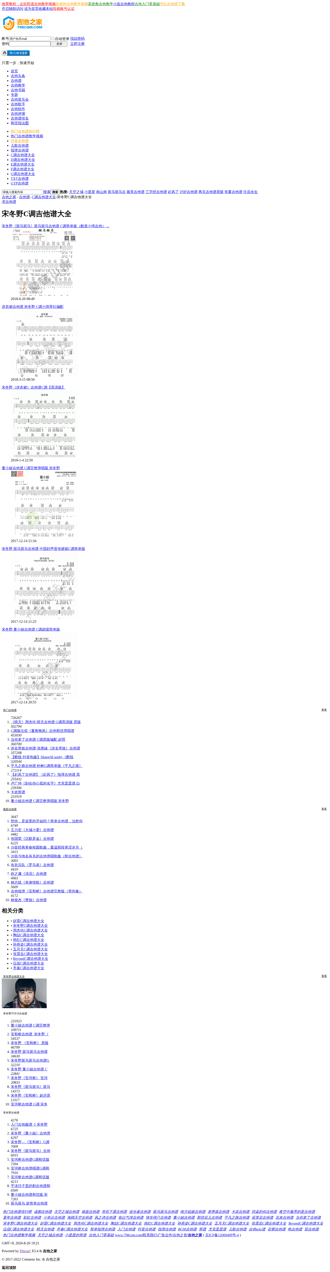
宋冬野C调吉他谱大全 (30, 925)
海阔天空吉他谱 (79, 1217)
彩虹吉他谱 (32, 1217)
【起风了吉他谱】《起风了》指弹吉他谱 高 (45, 774)
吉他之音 (180, 1235)
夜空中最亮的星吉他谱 (297, 1212)
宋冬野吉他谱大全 (14, 976)
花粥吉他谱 (277, 1229)
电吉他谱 (295, 1229)
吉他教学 (18, 85)
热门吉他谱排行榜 (25, 131)
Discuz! (25, 1251)
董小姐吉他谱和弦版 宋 (29, 1194)
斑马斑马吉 (117, 192)
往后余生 (250, 192)
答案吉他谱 (233, 192)
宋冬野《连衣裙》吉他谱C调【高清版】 (33, 387)
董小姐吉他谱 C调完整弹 (30, 1025)
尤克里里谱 (217, 1229)
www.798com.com (128, 1235)
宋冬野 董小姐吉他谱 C (29, 1069)
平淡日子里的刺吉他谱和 (30, 1186)
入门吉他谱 (126, 1229)
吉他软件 (18, 109)
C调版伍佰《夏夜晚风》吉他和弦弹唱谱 (42, 731)
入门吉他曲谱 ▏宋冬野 (29, 1124)
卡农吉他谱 (240, 1212)
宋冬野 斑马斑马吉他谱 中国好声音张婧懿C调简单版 (43, 549)
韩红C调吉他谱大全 (28, 940)
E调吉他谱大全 (23, 164)
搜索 (47, 192)
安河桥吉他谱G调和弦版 (30, 1159)
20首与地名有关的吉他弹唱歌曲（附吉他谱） (47, 856)
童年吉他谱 (12, 1217)
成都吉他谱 (43, 1212)
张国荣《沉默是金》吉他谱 (32, 839)
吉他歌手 (18, 104)
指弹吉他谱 (20, 150)
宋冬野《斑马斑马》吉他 (30, 1151)
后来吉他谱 (284, 1217)
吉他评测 (18, 114)
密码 (5, 44)
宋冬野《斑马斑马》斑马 (30, 1087)
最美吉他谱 (136, 192)
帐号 (5, 38)
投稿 (56, 9)
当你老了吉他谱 (308, 1217)
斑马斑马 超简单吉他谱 (29, 1203)
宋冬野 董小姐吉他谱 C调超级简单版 (31, 629)
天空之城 (76, 192)
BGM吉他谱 (187, 1229)
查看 (324, 976)
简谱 (202, 1229)
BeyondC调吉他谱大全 (30, 959)
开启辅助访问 (12, 9)
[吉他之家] (23, 29)
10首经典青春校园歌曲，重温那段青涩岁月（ (47, 847)
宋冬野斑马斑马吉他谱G (30, 1060)
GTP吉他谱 (20, 183)
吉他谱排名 (20, 118)
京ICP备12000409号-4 (222, 1235)
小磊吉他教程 (124, 4)
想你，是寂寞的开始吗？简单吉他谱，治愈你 (47, 821)
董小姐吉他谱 (184, 1217)
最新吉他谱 (10, 809)
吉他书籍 (18, 90)
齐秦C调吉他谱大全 (28, 968)
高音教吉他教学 (100, 4)
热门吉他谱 (10, 710)
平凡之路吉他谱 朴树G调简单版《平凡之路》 (47, 766)
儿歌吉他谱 (20, 145)
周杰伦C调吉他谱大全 (30, 930)
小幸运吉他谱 (54, 1217)
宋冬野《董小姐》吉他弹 (30, 1133)
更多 (324, 709)
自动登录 (62, 39)
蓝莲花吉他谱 (262, 1217)
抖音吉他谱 (20, 141)
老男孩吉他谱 (218, 1212)
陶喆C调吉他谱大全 (28, 935)
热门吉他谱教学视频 (27, 136)
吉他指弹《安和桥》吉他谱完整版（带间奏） (47, 891)
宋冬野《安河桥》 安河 (29, 1078)
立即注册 (77, 44)
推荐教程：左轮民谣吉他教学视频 (29, 4)
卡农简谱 (18, 792)
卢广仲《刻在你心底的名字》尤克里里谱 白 (45, 783)
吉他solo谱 (257, 1229)
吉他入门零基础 (147, 4)
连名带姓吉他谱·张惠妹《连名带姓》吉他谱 (45, 748)
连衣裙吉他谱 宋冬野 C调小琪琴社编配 (33, 307)
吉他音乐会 (20, 99)
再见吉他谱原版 (211, 192)
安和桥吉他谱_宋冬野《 (29, 1034)
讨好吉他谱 (189, 192)
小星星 (89, 192)
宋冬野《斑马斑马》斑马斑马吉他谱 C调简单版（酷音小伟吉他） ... (55, 226)
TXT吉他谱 (20, 178)
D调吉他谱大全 (23, 160)
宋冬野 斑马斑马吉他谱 (29, 1052)
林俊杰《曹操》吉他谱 (29, 900)
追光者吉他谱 (140, 1212)
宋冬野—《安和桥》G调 (30, 1142)
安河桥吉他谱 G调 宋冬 (29, 1104)
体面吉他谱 (90, 1212)
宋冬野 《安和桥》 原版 (29, 1043)
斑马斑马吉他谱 (165, 1212)
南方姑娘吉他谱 (192, 1212)
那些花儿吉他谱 (209, 1217)
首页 (14, 71)
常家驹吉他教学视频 (72, 4)
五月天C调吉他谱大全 (30, 949)
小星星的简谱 (75, 1235)
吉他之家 (9, 197)
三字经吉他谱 (156, 192)
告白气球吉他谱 (130, 1217)
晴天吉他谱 (45, 1229)
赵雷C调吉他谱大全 (28, 921)
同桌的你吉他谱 (264, 1212)
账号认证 (67, 9)
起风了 (173, 192)
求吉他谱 (9, 202)
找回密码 (77, 38)
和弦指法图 (20, 123)
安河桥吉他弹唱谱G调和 (30, 1168)
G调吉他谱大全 (23, 174)
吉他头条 (18, 76)
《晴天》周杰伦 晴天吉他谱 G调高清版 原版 (46, 722)
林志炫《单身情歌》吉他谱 (32, 882)
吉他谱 (16, 80)
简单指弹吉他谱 (102, 1229)
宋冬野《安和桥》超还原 (30, 1095)
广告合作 (165, 1235)
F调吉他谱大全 (22, 169)
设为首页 (31, 9)
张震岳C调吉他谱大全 (30, 954)
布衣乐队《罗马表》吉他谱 (32, 865)
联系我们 (150, 1235)
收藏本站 (46, 9)
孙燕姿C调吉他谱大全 (30, 944)
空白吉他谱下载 (172, 4)
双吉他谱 (311, 1229)
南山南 (101, 192)
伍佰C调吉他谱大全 (28, 963)
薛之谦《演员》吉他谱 (29, 874)
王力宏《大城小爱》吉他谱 (32, 830)
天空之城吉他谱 (66, 1212)
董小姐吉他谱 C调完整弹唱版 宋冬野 (31, 468)
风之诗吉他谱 (105, 1217)
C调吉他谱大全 (23, 155)
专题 (14, 95)
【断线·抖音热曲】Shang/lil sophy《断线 (42, 757)
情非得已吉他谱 (158, 1217)
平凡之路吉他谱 (236, 1217)
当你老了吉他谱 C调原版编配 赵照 (38, 739)
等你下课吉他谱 (114, 1212)
